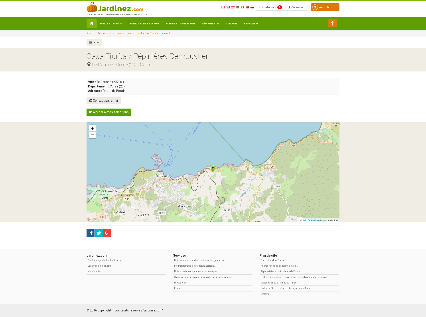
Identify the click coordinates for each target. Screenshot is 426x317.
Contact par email (105, 100)
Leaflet (302, 220)
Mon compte (94, 271)
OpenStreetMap (316, 220)
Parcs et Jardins (111, 23)
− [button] (92, 135)
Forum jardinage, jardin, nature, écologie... (195, 266)
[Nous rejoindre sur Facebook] (332, 23)
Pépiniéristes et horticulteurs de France (280, 271)
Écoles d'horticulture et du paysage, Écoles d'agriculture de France (294, 277)
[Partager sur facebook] (91, 233)
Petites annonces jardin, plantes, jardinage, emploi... (200, 260)
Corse (119, 33)
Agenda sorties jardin (144, 23)
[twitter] (107, 233)
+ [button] (92, 128)
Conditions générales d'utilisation (105, 260)
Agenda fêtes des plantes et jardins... (279, 266)
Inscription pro (327, 7)
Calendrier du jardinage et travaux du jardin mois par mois (203, 277)
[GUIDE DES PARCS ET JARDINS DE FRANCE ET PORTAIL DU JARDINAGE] (116, 6)
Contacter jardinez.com (99, 266)
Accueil (90, 33)
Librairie (231, 23)
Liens (177, 288)
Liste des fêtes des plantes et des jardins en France (286, 288)
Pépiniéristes (211, 23)
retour (96, 42)
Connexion (297, 7)
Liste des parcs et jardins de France (278, 282)
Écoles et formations (180, 23)
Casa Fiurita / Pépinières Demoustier (154, 33)
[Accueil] (92, 23)
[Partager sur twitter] (99, 233)
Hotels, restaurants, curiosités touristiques (195, 271)
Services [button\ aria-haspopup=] (250, 23)
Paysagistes (180, 282)
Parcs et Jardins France (272, 260)
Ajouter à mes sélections (110, 112)
